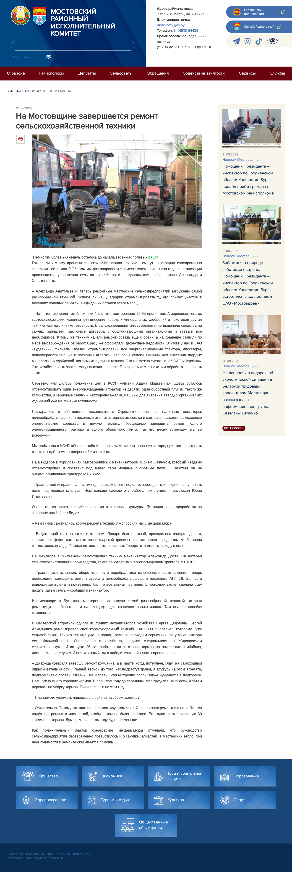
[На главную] (20, 15)
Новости (31, 91)
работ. (153, 257)
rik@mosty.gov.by (171, 25)
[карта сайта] (48, 56)
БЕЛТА (58, 858)
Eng (36, 57)
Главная (13, 91)
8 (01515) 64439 (186, 30)
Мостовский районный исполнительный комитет (83, 22)
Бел (27, 57)
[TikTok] (258, 41)
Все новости (234, 428)
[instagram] (247, 41)
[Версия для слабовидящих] (272, 41)
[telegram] (236, 41)
